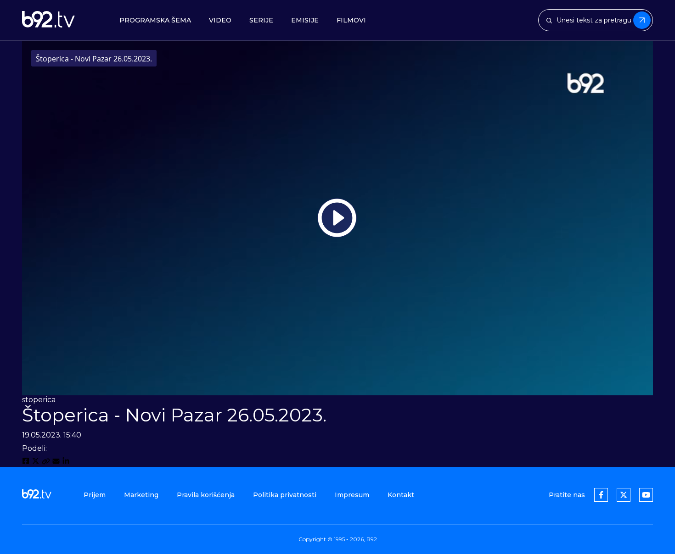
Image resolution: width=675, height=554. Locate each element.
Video (220, 20)
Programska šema (155, 20)
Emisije (305, 20)
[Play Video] (337, 218)
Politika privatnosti (284, 495)
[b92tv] (48, 20)
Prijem (95, 495)
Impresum (352, 495)
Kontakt (401, 495)
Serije (261, 20)
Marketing (141, 495)
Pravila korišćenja (206, 495)
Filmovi (351, 20)
